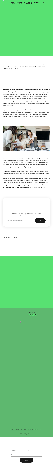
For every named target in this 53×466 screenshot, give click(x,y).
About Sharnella (21, 2)
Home (12, 2)
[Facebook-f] (30, 315)
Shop (43, 2)
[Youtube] (35, 315)
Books (30, 2)
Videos (14, 3)
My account (28, 3)
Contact (20, 3)
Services (36, 2)
